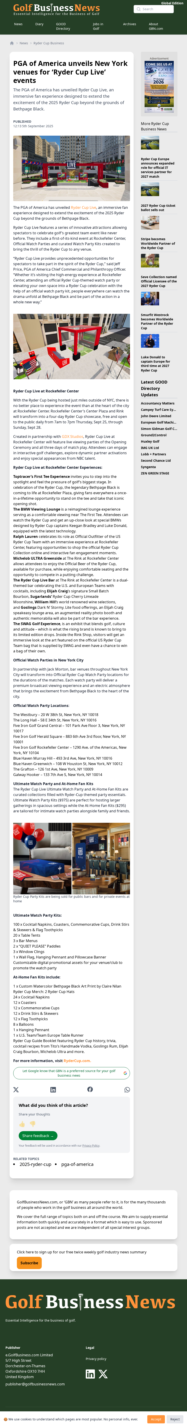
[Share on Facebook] (90, 1090)
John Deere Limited (156, 416)
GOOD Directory (63, 26)
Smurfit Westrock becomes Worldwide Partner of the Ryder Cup (157, 321)
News (18, 24)
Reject (175, 1419)
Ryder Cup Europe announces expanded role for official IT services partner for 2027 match (157, 168)
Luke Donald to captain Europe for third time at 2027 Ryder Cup (155, 363)
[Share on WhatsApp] (127, 1090)
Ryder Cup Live (83, 207)
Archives (129, 24)
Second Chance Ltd (156, 460)
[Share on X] (16, 1090)
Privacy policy (96, 1359)
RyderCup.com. (77, 1060)
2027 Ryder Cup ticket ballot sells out (158, 207)
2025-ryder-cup (35, 1164)
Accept (156, 1419)
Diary (39, 24)
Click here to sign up (34, 1252)
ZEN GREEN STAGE (155, 473)
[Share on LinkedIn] (53, 1090)
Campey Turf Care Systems (162, 409)
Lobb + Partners (153, 454)
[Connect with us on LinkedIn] (91, 1374)
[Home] (12, 43)
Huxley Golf (150, 441)
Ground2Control (153, 435)
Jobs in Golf (98, 26)
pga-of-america (77, 1164)
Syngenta (148, 467)
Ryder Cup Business (49, 43)
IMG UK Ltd (150, 448)
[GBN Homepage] (69, 9)
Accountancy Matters (157, 403)
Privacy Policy (90, 1146)
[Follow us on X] (103, 1374)
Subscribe (29, 1262)
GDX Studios (72, 436)
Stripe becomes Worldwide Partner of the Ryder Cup (158, 243)
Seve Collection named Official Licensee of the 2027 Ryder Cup (159, 281)
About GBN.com (156, 26)
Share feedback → (38, 1135)
